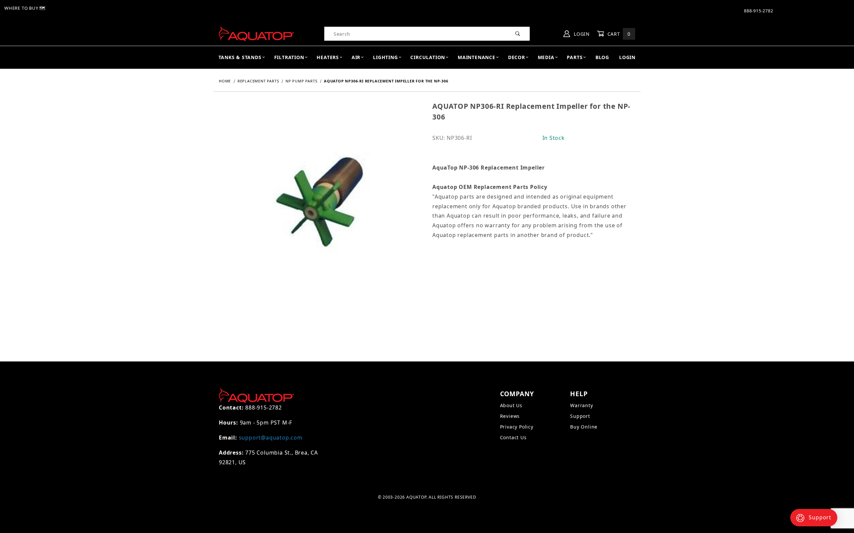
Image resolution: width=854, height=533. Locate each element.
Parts (574, 57)
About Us (511, 405)
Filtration (289, 57)
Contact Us (513, 437)
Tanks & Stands (240, 57)
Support (580, 416)
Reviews (510, 416)
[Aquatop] (256, 33)
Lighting (385, 57)
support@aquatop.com (271, 437)
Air (356, 57)
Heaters (328, 57)
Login (581, 34)
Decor (516, 57)
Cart (618, 34)
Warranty (581, 405)
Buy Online (583, 427)
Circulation (427, 57)
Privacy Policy (516, 427)
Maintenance (476, 57)
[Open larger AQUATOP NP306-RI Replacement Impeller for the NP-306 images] (320, 207)
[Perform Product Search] (517, 33)
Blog (602, 57)
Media (546, 57)
